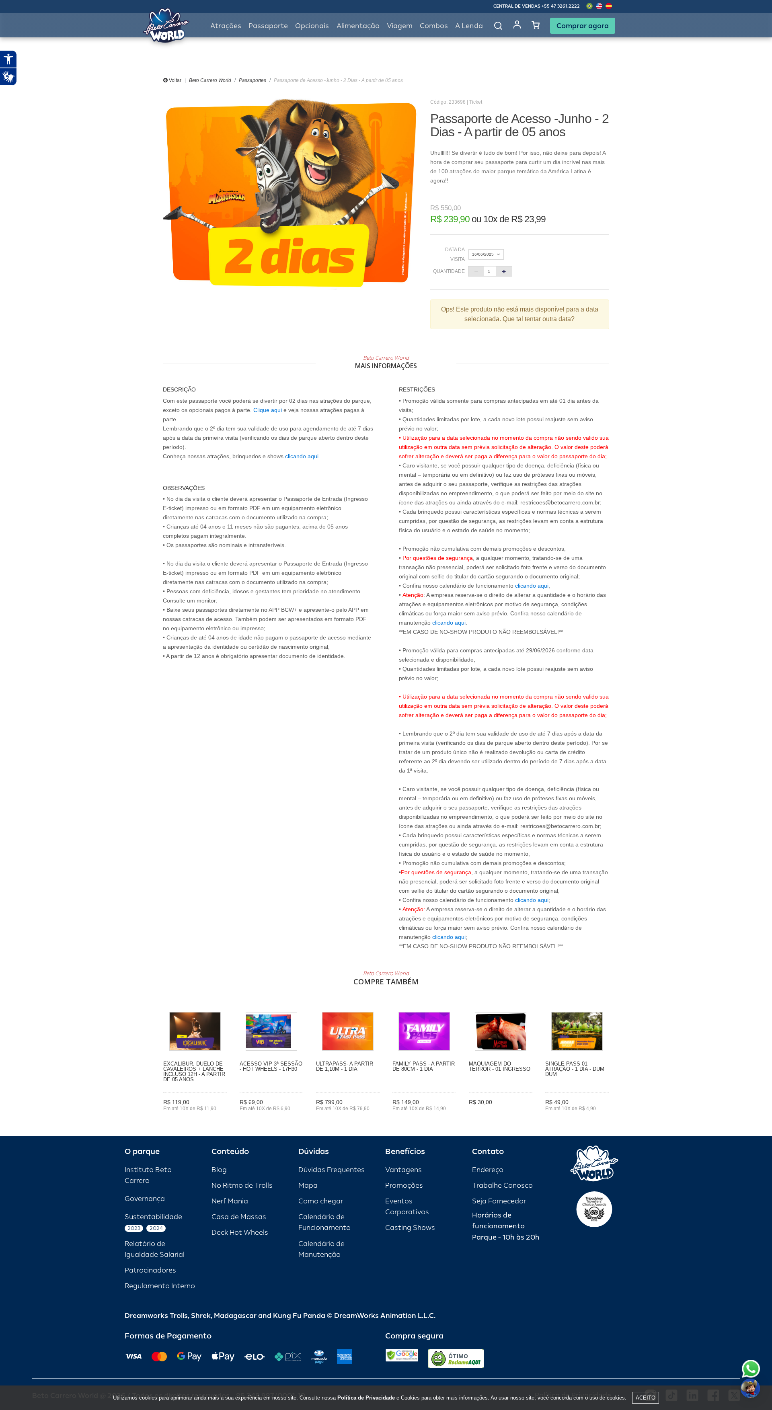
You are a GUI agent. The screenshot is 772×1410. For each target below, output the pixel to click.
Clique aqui (267, 410)
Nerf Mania (229, 1201)
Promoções (404, 1185)
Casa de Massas (238, 1217)
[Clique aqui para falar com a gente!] (751, 1369)
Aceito (645, 1398)
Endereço (487, 1170)
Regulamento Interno (160, 1286)
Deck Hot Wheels (239, 1232)
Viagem (400, 26)
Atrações (225, 26)
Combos (434, 26)
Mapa (308, 1185)
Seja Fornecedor (499, 1201)
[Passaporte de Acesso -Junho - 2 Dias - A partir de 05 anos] (290, 194)
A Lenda (469, 26)
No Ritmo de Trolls (242, 1185)
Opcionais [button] (312, 26)
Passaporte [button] (268, 26)
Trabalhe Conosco (502, 1185)
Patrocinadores (150, 1270)
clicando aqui (301, 456)
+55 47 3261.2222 (561, 6)
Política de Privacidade (366, 1398)
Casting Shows (410, 1228)
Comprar (195, 1120)
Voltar (174, 80)
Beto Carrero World (210, 80)
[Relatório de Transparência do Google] (402, 1358)
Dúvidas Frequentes (331, 1170)
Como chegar (320, 1201)
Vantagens (403, 1170)
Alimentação (358, 26)
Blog (219, 1170)
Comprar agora (582, 25)
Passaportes (252, 80)
